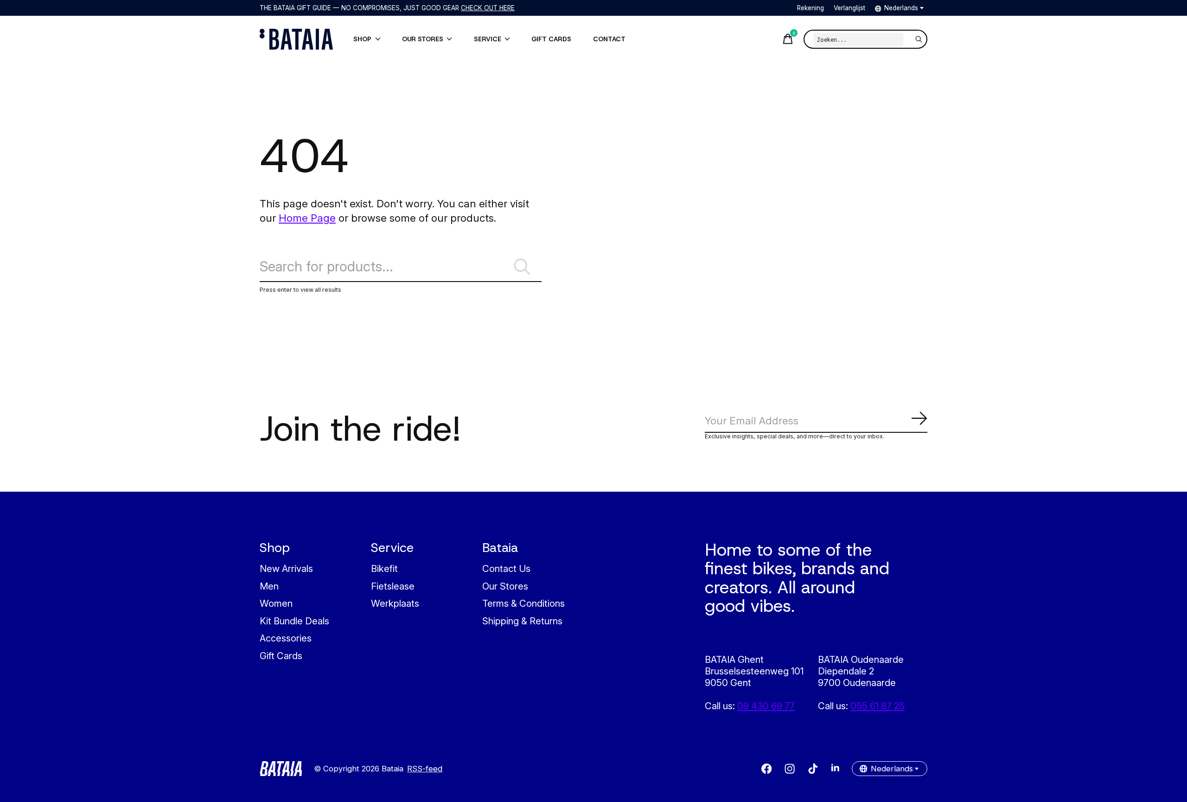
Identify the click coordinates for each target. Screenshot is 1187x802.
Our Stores (505, 586)
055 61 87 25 (877, 706)
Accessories (286, 638)
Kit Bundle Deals (294, 621)
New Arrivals (286, 568)
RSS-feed (424, 768)
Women (276, 603)
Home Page (307, 218)
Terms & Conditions (523, 603)
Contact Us (506, 568)
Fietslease (393, 586)
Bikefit (384, 568)
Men (269, 586)
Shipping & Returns (522, 621)
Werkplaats (395, 603)
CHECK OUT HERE (488, 8)
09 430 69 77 (766, 706)
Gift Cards (281, 655)
